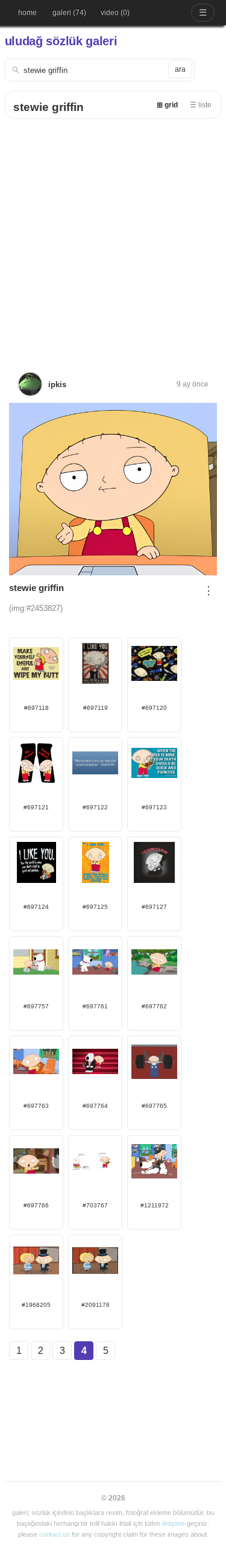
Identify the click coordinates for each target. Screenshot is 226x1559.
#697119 (95, 707)
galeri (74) (69, 12)
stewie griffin (48, 107)
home (27, 12)
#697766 (36, 1205)
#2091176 (95, 1304)
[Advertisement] (113, 238)
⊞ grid (167, 105)
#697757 (36, 1006)
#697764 (95, 1105)
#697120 (154, 707)
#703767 (95, 1205)
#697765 (154, 1105)
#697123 (154, 807)
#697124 (36, 906)
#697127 (154, 906)
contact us (54, 1534)
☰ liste (201, 105)
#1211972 (154, 1205)
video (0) (115, 12)
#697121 (36, 807)
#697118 (36, 707)
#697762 (154, 1006)
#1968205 (36, 1304)
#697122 (95, 807)
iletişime (173, 1523)
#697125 (95, 906)
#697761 (95, 1006)
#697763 (36, 1105)
